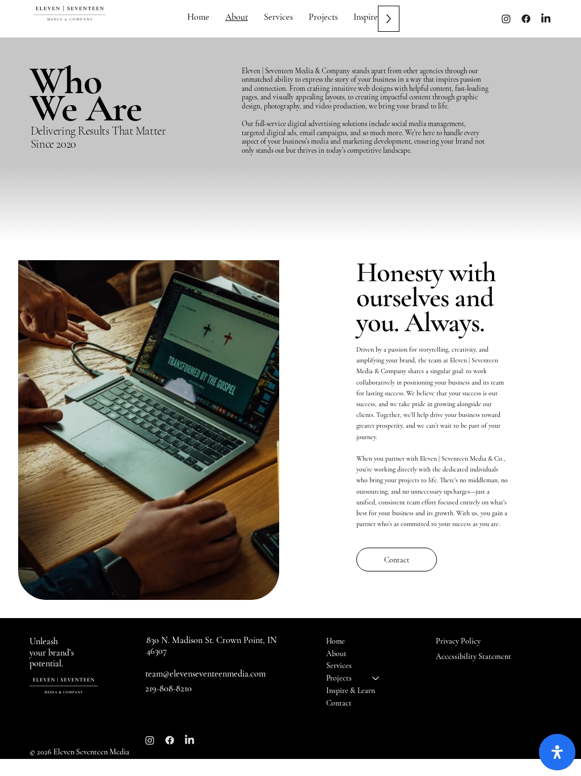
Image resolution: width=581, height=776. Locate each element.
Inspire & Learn (350, 690)
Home (335, 641)
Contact (339, 703)
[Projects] (376, 678)
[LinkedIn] (189, 740)
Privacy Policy (458, 641)
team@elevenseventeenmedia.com (205, 673)
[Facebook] (526, 18)
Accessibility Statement (473, 656)
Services (339, 665)
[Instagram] (506, 18)
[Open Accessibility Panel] (557, 752)
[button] (323, 17)
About (336, 653)
